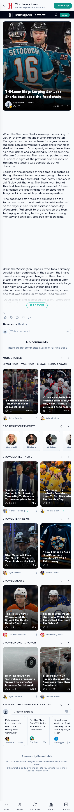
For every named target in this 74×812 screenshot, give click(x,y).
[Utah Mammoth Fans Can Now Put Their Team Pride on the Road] (20, 546)
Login (65, 15)
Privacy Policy (41, 770)
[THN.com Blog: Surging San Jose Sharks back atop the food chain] (37, 66)
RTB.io (37, 764)
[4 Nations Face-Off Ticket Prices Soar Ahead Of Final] (20, 391)
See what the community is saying (27, 704)
